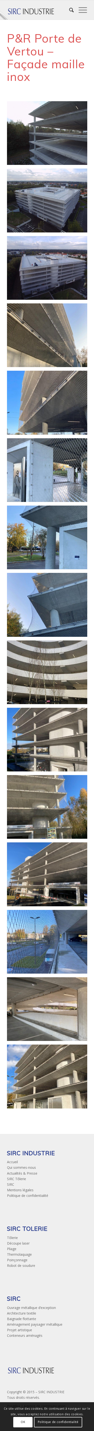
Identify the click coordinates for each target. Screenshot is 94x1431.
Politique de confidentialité (27, 1195)
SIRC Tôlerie (16, 1179)
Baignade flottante (21, 1318)
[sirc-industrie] (39, 10)
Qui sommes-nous (21, 1167)
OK (23, 1422)
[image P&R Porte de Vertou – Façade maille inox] (49, 135)
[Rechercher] (69, 10)
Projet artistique (19, 1330)
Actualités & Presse (22, 1173)
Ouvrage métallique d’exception (31, 1307)
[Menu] (80, 10)
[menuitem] (69, 10)
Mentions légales (20, 1190)
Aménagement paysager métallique (34, 1324)
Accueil (12, 1162)
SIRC (10, 1184)
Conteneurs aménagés (24, 1335)
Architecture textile (21, 1313)
